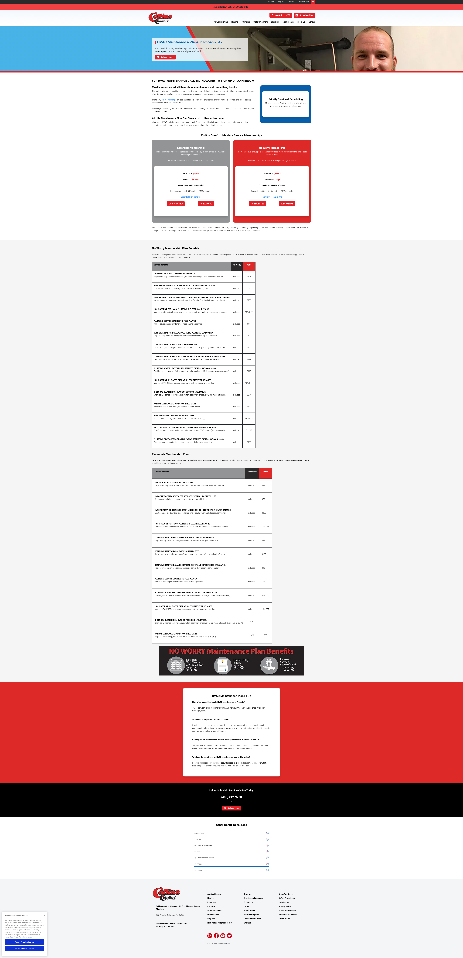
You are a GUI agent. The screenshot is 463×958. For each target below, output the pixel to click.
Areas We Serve (303, 2)
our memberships (169, 100)
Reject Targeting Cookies (24, 948)
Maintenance (288, 22)
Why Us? (281, 2)
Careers (271, 2)
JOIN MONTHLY (176, 204)
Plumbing (246, 22)
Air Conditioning (221, 22)
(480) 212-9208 (282, 15)
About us (301, 22)
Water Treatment (260, 22)
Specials (291, 2)
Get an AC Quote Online (238, 7)
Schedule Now (306, 15)
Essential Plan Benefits (191, 197)
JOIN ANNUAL (205, 204)
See (184, 160)
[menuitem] (271, 2)
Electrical (275, 22)
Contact (312, 22)
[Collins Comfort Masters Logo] (166, 17)
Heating (234, 22)
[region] (24, 934)
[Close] (44, 915)
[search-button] (313, 2)
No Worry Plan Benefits (272, 197)
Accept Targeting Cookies (24, 942)
